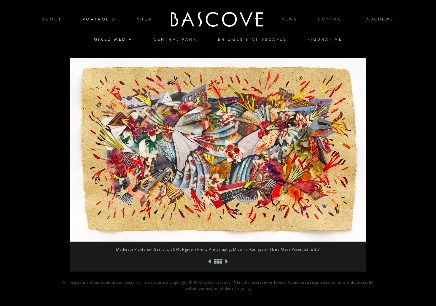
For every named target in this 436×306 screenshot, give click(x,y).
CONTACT (332, 19)
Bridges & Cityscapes (252, 39)
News (289, 19)
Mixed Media (113, 39)
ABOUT (52, 19)
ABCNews (380, 19)
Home (217, 19)
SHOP (144, 19)
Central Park (175, 39)
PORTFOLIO (99, 19)
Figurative (325, 39)
